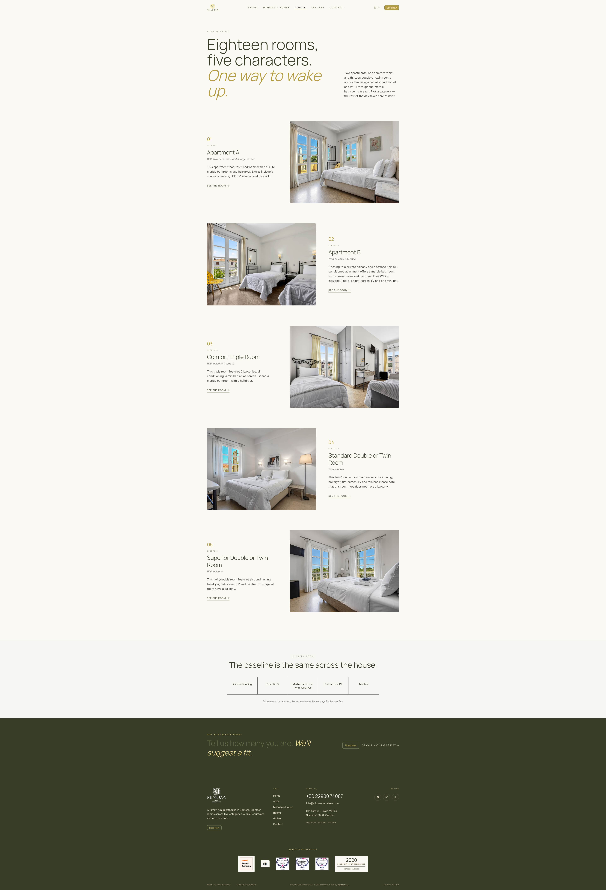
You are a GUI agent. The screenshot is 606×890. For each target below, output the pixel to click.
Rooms (300, 7)
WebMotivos (343, 885)
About (253, 7)
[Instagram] (386, 797)
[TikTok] (395, 797)
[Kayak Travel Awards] (246, 864)
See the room (218, 185)
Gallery (318, 7)
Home (276, 795)
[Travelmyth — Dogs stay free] (282, 863)
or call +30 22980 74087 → (380, 745)
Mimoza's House (276, 7)
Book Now (392, 7)
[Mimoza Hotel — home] (212, 7)
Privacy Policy (391, 885)
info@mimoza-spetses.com (322, 803)
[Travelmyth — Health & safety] (302, 863)
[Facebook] (377, 797)
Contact (337, 7)
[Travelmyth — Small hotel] (322, 863)
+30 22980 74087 (324, 796)
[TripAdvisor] (265, 863)
